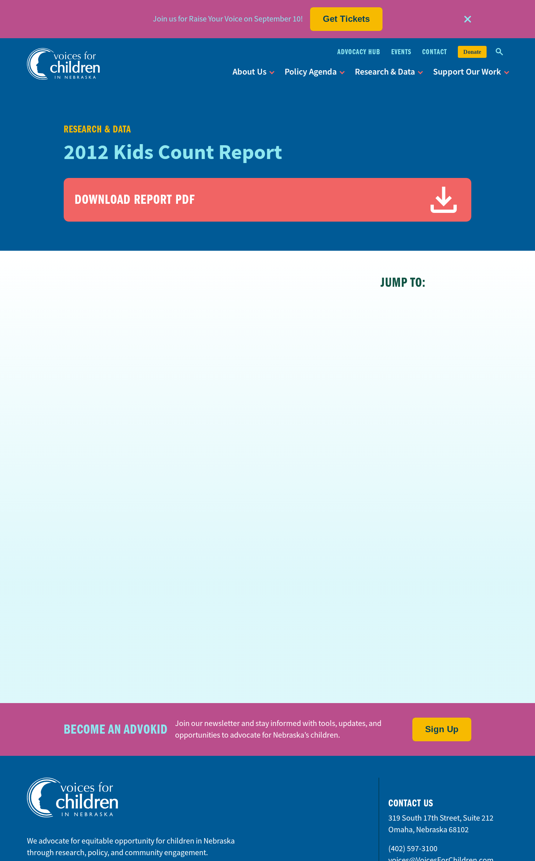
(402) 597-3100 (412, 848)
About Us (249, 71)
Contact (434, 52)
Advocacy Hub (358, 52)
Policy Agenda (311, 71)
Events (401, 52)
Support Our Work (467, 71)
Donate (472, 52)
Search (499, 51)
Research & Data (385, 71)
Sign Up (442, 729)
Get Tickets (346, 19)
